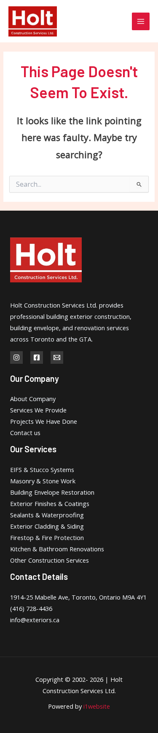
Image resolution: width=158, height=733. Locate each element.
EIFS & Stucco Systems (42, 469)
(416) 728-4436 (31, 608)
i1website (96, 706)
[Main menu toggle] (141, 21)
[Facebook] (36, 357)
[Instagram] (16, 357)
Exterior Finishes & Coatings (49, 503)
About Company (33, 398)
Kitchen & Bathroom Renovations (57, 549)
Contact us (25, 432)
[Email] (57, 357)
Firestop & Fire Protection (47, 537)
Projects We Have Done (43, 421)
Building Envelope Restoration (52, 492)
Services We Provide (38, 410)
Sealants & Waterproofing (47, 515)
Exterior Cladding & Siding (47, 526)
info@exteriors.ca (34, 620)
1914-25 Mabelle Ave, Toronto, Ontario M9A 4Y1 (78, 597)
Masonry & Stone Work (42, 481)
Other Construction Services (49, 560)
